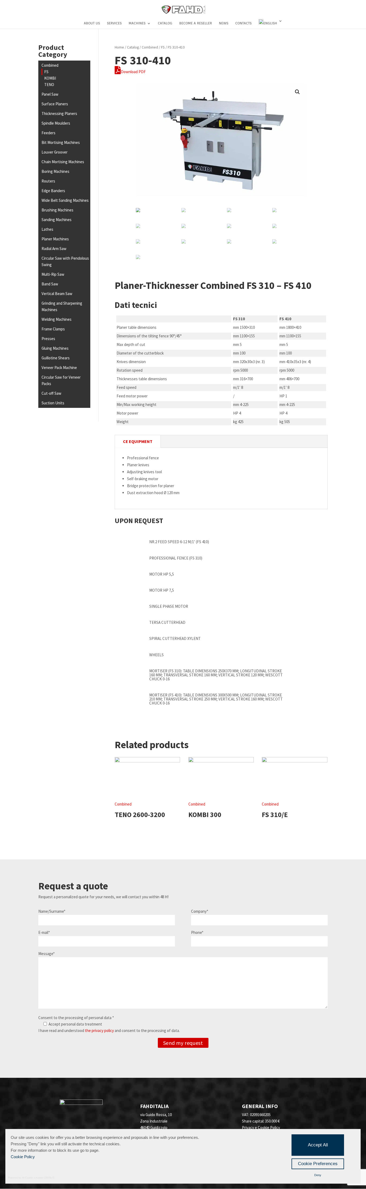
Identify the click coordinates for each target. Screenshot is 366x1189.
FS (46, 71)
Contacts (243, 23)
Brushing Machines (57, 210)
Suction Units (53, 402)
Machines (137, 23)
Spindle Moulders (56, 123)
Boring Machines (55, 171)
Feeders (48, 132)
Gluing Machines (55, 348)
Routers (48, 181)
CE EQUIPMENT (137, 441)
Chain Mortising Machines (63, 161)
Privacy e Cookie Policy (261, 1127)
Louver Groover (55, 152)
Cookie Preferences (318, 1163)
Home (119, 47)
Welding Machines (57, 319)
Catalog (165, 23)
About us (92, 23)
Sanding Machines (57, 219)
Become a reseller (195, 23)
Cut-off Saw (51, 393)
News (223, 23)
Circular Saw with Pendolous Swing (65, 261)
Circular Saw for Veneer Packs (61, 380)
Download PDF (133, 71)
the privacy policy (99, 1030)
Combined (50, 65)
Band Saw (50, 283)
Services (114, 23)
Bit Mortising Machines (61, 142)
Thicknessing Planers (59, 113)
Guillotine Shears (56, 357)
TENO (49, 84)
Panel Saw (50, 94)
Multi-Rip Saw (53, 274)
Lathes (47, 229)
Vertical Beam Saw (57, 293)
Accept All (318, 1144)
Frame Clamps (53, 328)
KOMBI (50, 78)
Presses (48, 338)
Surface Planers (55, 103)
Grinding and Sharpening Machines (62, 306)
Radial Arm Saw (54, 248)
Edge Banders (53, 190)
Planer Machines (55, 238)
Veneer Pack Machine (59, 367)
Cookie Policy (23, 1156)
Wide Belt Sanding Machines (65, 200)
